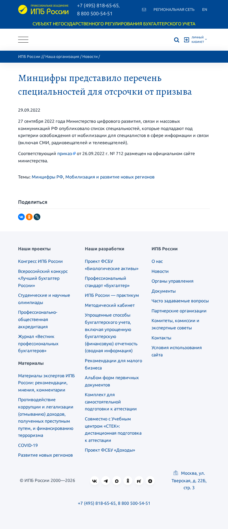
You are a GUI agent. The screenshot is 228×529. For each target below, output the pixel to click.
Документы (164, 290)
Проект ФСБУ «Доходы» (110, 449)
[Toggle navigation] (23, 39)
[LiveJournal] (37, 217)
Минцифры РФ (47, 176)
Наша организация (62, 56)
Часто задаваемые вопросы (180, 300)
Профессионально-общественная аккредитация (37, 319)
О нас (157, 261)
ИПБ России (29, 56)
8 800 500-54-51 (95, 13)
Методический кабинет (110, 305)
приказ (64, 153)
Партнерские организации (179, 310)
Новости (90, 56)
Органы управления (173, 280)
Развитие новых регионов (45, 454)
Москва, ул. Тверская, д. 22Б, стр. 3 (189, 480)
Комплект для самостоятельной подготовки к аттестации (111, 401)
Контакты (161, 337)
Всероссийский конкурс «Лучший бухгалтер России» (43, 278)
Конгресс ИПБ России (40, 261)
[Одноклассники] (29, 217)
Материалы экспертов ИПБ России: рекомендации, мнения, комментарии (46, 382)
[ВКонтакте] (21, 217)
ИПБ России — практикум (112, 295)
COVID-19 (28, 445)
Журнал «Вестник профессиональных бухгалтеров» (38, 343)
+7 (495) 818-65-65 (97, 503)
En (204, 9)
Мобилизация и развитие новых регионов (110, 176)
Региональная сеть (174, 9)
